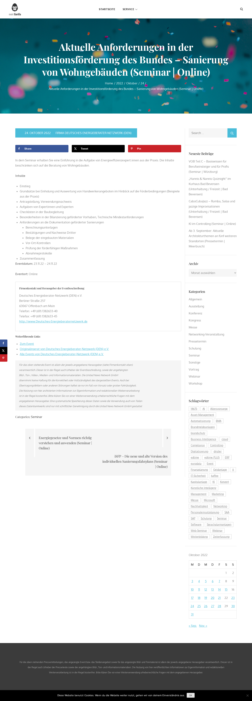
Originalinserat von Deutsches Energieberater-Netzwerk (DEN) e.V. (64, 349)
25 (199, 606)
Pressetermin (197, 341)
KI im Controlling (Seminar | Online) (212, 224)
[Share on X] (3, 350)
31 (192, 614)
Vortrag (194, 369)
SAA (227, 512)
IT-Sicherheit (198, 475)
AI (204, 408)
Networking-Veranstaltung (206, 334)
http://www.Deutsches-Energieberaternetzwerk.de (53, 321)
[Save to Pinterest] (3, 358)
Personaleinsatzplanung (205, 512)
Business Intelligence (203, 439)
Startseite (107, 9)
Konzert (224, 481)
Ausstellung (196, 306)
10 (192, 589)
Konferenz (195, 313)
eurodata (196, 463)
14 (219, 589)
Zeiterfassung (221, 536)
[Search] (232, 133)
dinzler (218, 451)
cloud (225, 439)
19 (205, 598)
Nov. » (203, 626)
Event (210, 463)
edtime (195, 457)
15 (226, 589)
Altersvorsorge (219, 408)
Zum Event (27, 344)
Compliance (198, 445)
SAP (193, 518)
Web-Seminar (199, 530)
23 (233, 598)
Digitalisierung (199, 451)
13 (212, 589)
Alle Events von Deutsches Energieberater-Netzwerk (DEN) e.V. (62, 354)
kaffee (214, 475)
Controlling (216, 445)
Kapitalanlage (199, 481)
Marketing (218, 494)
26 (205, 606)
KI (214, 481)
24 (192, 606)
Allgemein (195, 299)
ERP (227, 457)
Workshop (195, 383)
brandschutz (198, 433)
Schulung (195, 348)
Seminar (36, 417)
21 (219, 598)
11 (199, 589)
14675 (194, 408)
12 (205, 589)
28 (219, 606)
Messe (193, 327)
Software (196, 524)
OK (190, 695)
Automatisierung (200, 420)
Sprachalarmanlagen (219, 524)
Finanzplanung (199, 469)
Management (198, 494)
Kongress (195, 320)
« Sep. (193, 626)
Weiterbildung (199, 536)
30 (233, 606)
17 (192, 598)
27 (212, 606)
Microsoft (209, 500)
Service (128, 9)
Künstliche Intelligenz (203, 487)
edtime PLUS (212, 457)
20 (212, 598)
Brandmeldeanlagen (203, 427)
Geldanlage (220, 469)
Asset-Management (202, 414)
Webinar (194, 376)
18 (199, 598)
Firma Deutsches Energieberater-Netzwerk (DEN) (94, 133)
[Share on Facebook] (3, 343)
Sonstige (194, 362)
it (233, 469)
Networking (220, 506)
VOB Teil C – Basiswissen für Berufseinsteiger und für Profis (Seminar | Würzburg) (209, 167)
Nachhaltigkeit (199, 506)
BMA (218, 420)
